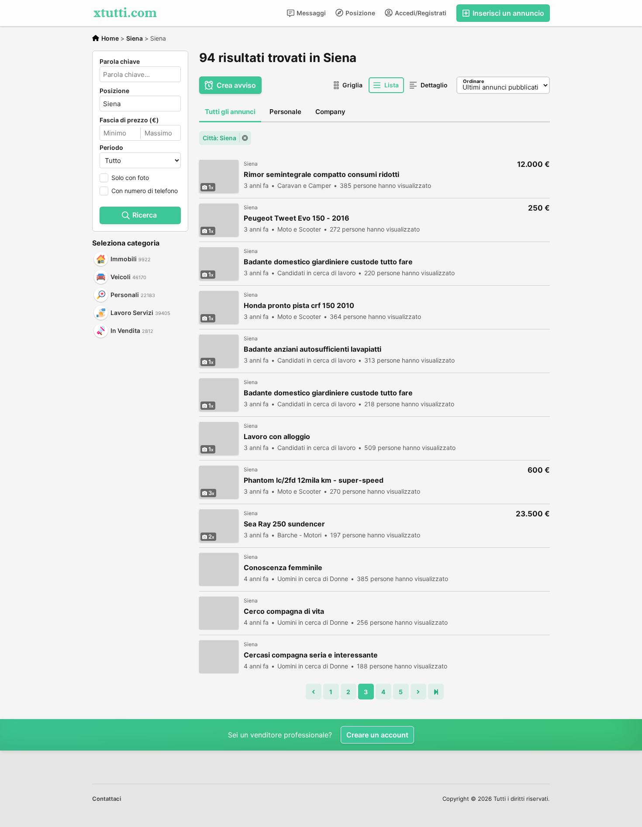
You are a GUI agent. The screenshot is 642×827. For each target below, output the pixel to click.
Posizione (359, 13)
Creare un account (377, 734)
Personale (285, 111)
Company (330, 111)
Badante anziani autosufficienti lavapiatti (312, 349)
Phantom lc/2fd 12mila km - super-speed (313, 480)
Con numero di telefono (144, 190)
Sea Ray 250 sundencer (284, 524)
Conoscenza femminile (283, 568)
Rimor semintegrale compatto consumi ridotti (321, 174)
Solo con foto (130, 177)
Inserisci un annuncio (507, 13)
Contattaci (106, 798)
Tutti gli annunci (230, 111)
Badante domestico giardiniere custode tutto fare (328, 262)
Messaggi (310, 13)
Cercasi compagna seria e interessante (311, 655)
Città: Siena (219, 138)
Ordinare (473, 81)
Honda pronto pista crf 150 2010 (299, 305)
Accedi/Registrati (419, 13)
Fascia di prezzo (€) (129, 120)
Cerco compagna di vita (284, 611)
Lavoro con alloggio (277, 437)
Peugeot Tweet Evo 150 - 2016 (296, 218)
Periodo (111, 147)
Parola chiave (120, 61)
